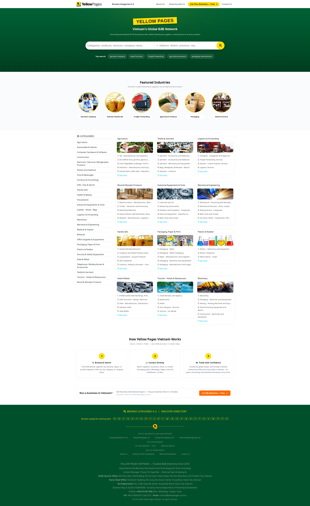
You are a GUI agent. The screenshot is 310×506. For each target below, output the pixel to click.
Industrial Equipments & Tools (91, 204)
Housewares (83, 199)
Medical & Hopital (85, 229)
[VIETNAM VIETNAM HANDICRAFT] (115, 102)
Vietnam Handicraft (115, 117)
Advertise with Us (177, 4)
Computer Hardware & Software (92, 152)
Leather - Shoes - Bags (87, 209)
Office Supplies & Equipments (90, 239)
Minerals (81, 234)
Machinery (82, 219)
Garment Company (88, 117)
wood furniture (137, 56)
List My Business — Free (215, 393)
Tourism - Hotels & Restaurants (91, 277)
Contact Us (227, 4)
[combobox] (120, 46)
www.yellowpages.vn (141, 437)
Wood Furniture (221, 117)
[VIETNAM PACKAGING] (195, 102)
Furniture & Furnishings (88, 180)
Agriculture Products (168, 117)
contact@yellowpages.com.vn (140, 394)
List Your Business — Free (202, 4)
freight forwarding (156, 56)
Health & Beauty (84, 194)
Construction (83, 157)
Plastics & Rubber (85, 249)
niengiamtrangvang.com (164, 437)
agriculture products (177, 56)
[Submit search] (221, 46)
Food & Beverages (85, 175)
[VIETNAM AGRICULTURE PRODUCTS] (168, 102)
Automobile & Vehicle (87, 147)
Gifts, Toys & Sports (86, 185)
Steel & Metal (83, 259)
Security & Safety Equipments (90, 254)
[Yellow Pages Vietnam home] (89, 4)
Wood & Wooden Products (89, 282)
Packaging (195, 117)
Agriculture (82, 142)
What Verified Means (168, 454)
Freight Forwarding (142, 117)
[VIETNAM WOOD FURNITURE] (221, 102)
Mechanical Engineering (88, 224)
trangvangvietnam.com (118, 437)
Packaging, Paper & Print (88, 244)
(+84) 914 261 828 (144, 491)
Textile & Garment (85, 272)
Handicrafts (82, 190)
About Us (160, 4)
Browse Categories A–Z (123, 4)
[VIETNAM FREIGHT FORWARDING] (142, 102)
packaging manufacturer (202, 56)
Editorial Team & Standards (143, 454)
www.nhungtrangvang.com (190, 437)
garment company (117, 56)
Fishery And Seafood (86, 170)
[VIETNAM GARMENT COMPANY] (88, 102)
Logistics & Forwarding (87, 214)
